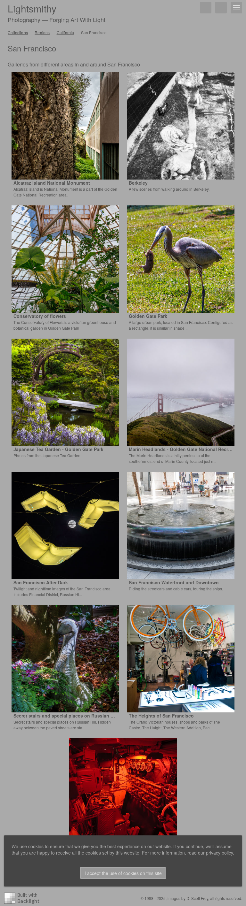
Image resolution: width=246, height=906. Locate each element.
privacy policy (219, 852)
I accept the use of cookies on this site (123, 873)
